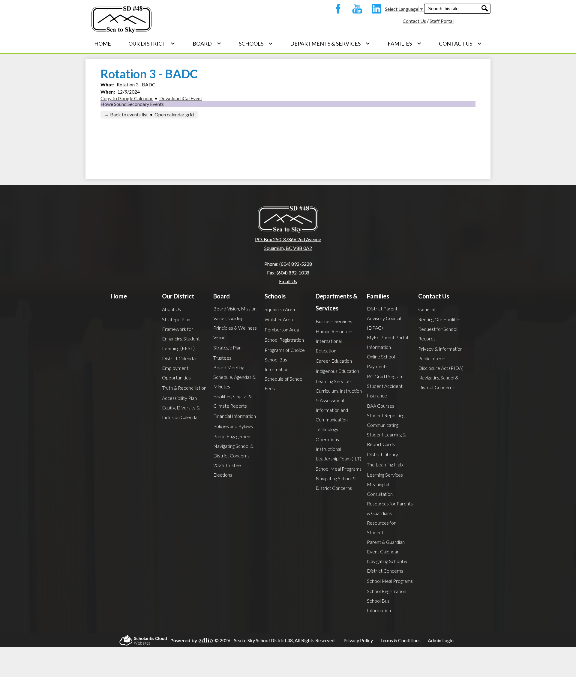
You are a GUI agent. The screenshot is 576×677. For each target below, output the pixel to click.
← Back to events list (126, 114)
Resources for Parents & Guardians (390, 508)
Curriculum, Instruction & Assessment (339, 395)
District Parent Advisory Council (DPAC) (384, 318)
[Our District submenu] (152, 43)
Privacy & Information (440, 349)
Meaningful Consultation (380, 489)
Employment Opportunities (176, 372)
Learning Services (334, 381)
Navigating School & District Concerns (233, 450)
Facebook (336, 8)
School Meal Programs (339, 469)
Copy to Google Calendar (126, 98)
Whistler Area (279, 319)
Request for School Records (437, 333)
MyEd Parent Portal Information (387, 342)
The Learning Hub (385, 464)
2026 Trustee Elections (227, 470)
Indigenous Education (337, 371)
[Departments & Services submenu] (330, 43)
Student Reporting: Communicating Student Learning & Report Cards (386, 429)
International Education (329, 345)
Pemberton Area (282, 329)
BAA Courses (380, 406)
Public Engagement (232, 436)
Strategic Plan (176, 319)
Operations (327, 439)
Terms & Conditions (400, 640)
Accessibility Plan (179, 398)
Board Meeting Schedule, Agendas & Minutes (234, 376)
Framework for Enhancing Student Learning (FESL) (181, 338)
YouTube (356, 8)
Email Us (288, 281)
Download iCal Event (180, 98)
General (426, 309)
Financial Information (234, 416)
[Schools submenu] (255, 43)
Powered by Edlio (190, 640)
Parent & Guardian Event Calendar (386, 546)
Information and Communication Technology (332, 419)
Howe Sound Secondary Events (132, 104)
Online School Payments (381, 361)
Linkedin (375, 8)
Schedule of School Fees (284, 383)
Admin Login (441, 640)
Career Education (334, 361)
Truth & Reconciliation (184, 388)
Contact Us (414, 21)
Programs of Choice (285, 350)
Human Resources (334, 331)
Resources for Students (381, 527)
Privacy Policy (358, 640)
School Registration (284, 340)
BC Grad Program (385, 376)
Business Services (334, 321)
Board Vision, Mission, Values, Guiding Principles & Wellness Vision (235, 323)
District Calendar (179, 358)
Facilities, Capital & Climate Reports (232, 401)
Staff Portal (442, 21)
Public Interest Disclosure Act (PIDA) (441, 363)
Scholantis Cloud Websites (141, 640)
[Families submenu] (404, 43)
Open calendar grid (174, 114)
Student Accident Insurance (385, 390)
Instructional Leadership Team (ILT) (338, 453)
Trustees (222, 358)
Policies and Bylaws (233, 426)
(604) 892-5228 (295, 264)
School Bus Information (277, 364)
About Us (171, 309)
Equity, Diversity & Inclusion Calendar (181, 412)
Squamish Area (280, 309)
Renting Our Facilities (439, 319)
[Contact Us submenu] (460, 43)
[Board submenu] (207, 43)
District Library (382, 454)
